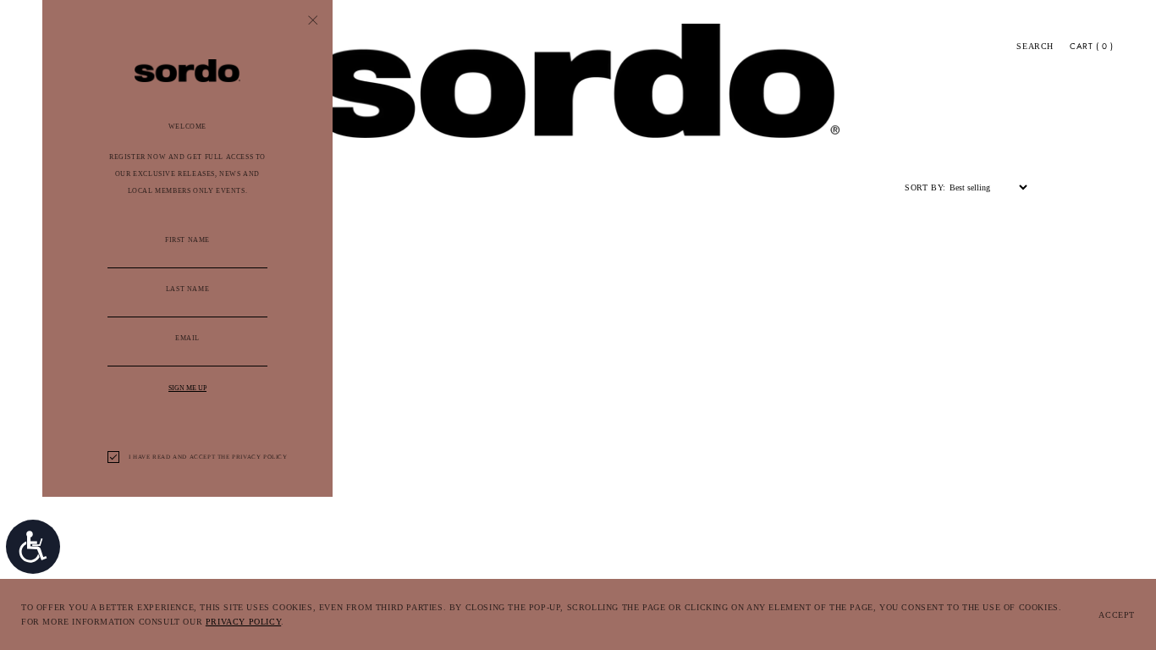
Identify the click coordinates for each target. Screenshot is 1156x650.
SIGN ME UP (187, 388)
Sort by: (925, 187)
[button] (1035, 46)
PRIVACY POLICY (243, 621)
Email (187, 338)
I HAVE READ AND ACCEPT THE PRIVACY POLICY (208, 457)
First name (187, 240)
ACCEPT (1116, 615)
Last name (187, 289)
